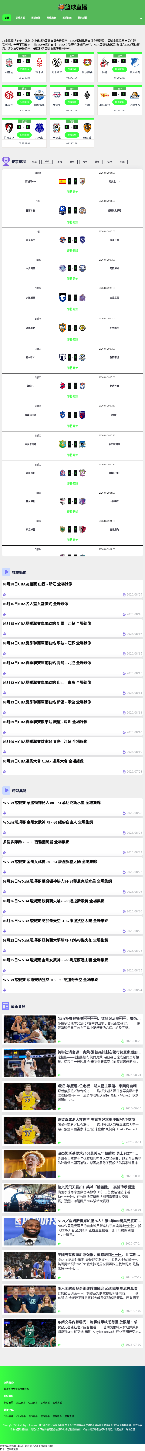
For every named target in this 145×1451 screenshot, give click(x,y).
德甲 (72, 56)
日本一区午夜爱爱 (9, 1449)
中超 (122, 162)
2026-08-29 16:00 (107, 173)
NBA (47, 161)
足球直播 (20, 18)
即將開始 (24, 69)
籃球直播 (35, 18)
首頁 (7, 18)
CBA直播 (33, 1402)
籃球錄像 (51, 18)
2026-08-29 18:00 (107, 493)
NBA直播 (20, 1402)
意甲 (72, 162)
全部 (34, 162)
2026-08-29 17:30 (107, 405)
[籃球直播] (72, 7)
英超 (24, 56)
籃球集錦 (67, 18)
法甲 (109, 162)
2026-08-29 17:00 (107, 231)
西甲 (85, 162)
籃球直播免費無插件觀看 (16, 1389)
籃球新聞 (82, 18)
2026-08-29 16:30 (107, 201)
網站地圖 (8, 1402)
